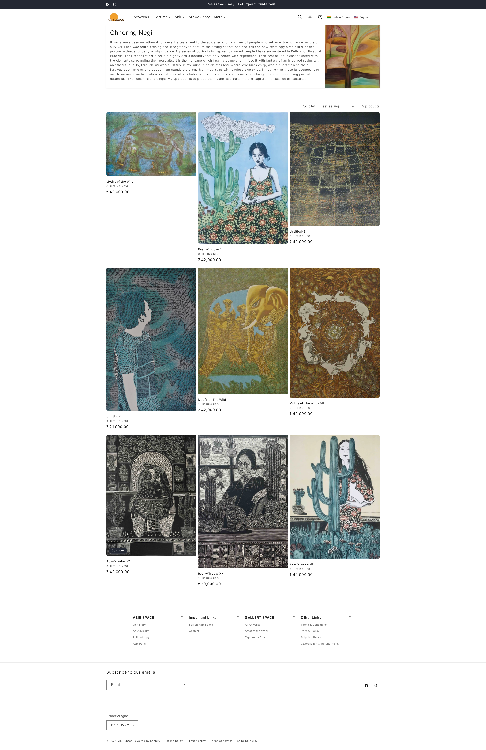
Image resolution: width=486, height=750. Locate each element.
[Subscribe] (183, 685)
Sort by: (309, 106)
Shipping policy (247, 740)
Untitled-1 (114, 416)
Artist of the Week (257, 630)
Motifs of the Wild (120, 181)
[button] (300, 17)
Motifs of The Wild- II (214, 400)
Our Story (139, 624)
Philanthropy (141, 637)
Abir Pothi (139, 643)
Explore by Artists (256, 637)
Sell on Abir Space (201, 624)
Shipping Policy (311, 637)
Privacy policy (197, 740)
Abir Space (125, 740)
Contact (194, 630)
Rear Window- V (210, 249)
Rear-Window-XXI (211, 573)
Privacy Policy (310, 630)
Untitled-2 (297, 231)
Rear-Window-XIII (119, 561)
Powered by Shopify (146, 740)
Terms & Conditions (314, 624)
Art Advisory (141, 630)
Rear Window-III (302, 564)
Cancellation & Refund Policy (320, 643)
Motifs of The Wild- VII (307, 403)
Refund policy (174, 740)
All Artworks (252, 624)
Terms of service (221, 740)
